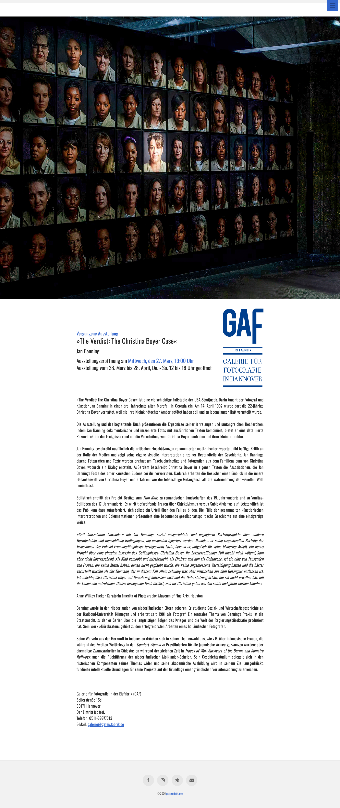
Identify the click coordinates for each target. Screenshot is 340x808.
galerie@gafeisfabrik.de (106, 724)
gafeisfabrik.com (174, 793)
